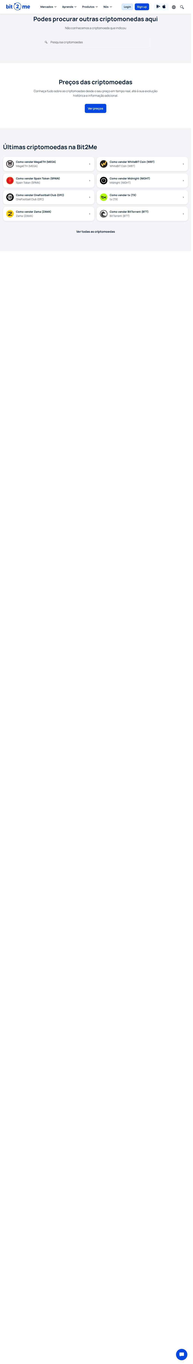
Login (127, 6)
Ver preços (95, 108)
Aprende (67, 6)
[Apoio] (181, 1354)
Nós (106, 6)
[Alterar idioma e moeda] (173, 6)
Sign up (142, 6)
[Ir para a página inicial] (18, 7)
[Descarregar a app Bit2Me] (161, 6)
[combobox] (99, 42)
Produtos (88, 6)
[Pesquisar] (181, 6)
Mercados (46, 6)
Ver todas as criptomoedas (95, 231)
